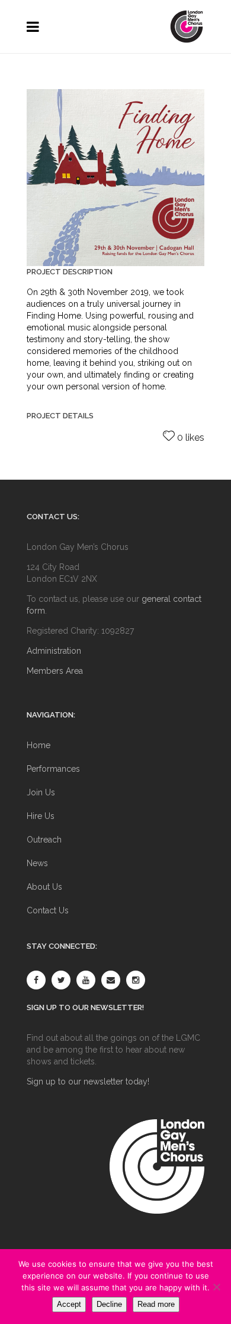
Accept (69, 1304)
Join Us (41, 792)
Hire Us (40, 816)
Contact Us (48, 910)
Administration (54, 651)
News (37, 863)
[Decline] (216, 1287)
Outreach (44, 839)
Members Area (55, 671)
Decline (109, 1304)
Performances (53, 769)
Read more (156, 1304)
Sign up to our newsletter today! (88, 1081)
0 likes (190, 437)
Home (38, 745)
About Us (44, 887)
